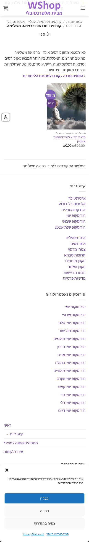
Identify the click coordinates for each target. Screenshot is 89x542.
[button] (7, 470)
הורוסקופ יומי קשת (72, 386)
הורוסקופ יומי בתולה (70, 362)
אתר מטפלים (76, 237)
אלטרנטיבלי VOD (72, 204)
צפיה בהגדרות (44, 523)
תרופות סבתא (75, 255)
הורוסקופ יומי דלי (73, 402)
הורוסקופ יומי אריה (72, 354)
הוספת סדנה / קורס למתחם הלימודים (53, 75)
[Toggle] (7, 434)
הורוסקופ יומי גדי (73, 394)
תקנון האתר (77, 266)
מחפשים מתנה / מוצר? (20, 443)
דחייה (44, 511)
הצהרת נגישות (75, 272)
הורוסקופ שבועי (74, 221)
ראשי (7, 425)
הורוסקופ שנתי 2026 (70, 227)
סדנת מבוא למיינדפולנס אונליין (69, 139)
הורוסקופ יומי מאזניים (69, 370)
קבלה (44, 498)
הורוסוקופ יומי (75, 307)
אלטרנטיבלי (77, 198)
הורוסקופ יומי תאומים (69, 338)
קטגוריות (16, 434)
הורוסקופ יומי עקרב (71, 378)
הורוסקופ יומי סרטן (71, 346)
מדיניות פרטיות (74, 278)
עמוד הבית (74, 21)
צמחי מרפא (77, 249)
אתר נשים (78, 243)
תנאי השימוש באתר (58, 534)
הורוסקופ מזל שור (72, 330)
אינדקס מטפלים (73, 210)
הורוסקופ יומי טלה (72, 322)
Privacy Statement (33, 534)
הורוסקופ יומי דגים (72, 410)
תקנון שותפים (75, 261)
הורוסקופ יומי (76, 215)
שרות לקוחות (13, 451)
